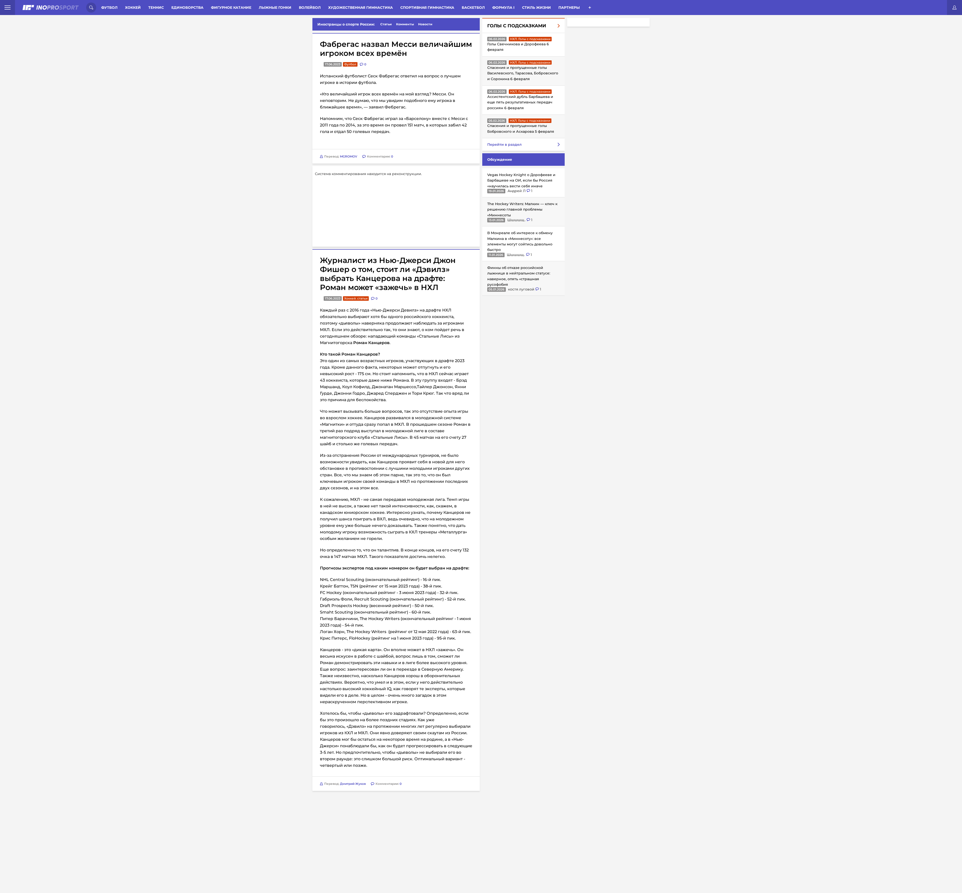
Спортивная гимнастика (427, 7)
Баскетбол (473, 7)
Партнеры (569, 7)
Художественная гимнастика (360, 7)
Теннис (156, 7)
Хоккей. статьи (356, 298)
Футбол (109, 7)
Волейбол (310, 7)
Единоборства (187, 7)
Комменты (405, 24)
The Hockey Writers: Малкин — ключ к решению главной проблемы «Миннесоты (522, 209)
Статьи (386, 24)
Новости (425, 24)
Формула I (503, 7)
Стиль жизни (536, 7)
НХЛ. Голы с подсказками (530, 39)
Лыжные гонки (275, 7)
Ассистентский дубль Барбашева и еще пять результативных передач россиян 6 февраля (520, 102)
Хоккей (133, 7)
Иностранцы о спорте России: (346, 24)
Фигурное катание (231, 7)
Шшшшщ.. (517, 220)
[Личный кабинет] (954, 7)
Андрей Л (517, 191)
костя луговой (521, 289)
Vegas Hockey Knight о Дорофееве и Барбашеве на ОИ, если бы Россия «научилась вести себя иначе (521, 180)
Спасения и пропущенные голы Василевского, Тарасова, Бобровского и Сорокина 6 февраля (522, 73)
